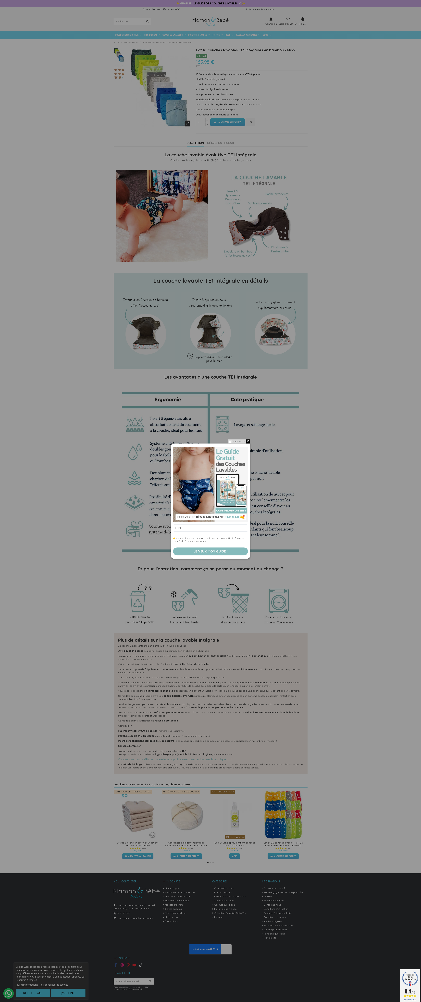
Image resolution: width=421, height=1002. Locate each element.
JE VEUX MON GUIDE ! (211, 551)
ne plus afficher (239, 442)
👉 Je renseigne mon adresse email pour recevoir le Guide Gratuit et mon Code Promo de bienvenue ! (208, 539)
